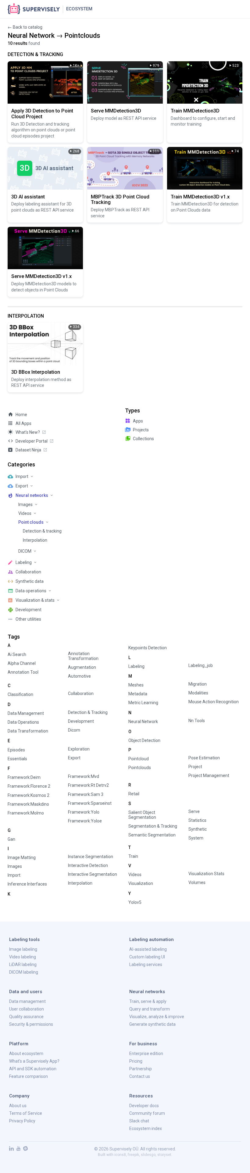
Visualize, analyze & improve (156, 1016)
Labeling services (145, 964)
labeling (136, 666)
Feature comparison (28, 1076)
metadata (137, 693)
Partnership (140, 1068)
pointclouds (139, 767)
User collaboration (26, 1009)
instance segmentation (90, 856)
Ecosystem (79, 9)
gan (11, 839)
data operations (23, 722)
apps (138, 421)
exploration (79, 749)
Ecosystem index (145, 1128)
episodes (16, 749)
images (15, 866)
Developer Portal (32, 441)
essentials (17, 758)
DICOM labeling (23, 972)
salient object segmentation (142, 815)
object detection (144, 740)
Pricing (135, 1061)
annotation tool (23, 672)
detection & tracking (88, 712)
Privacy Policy (22, 1120)
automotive (79, 676)
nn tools (196, 720)
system (195, 838)
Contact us (139, 1076)
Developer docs (144, 1105)
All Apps (23, 423)
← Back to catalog (25, 27)
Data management (27, 1001)
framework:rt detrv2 (88, 785)
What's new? (28, 432)
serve (194, 811)
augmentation (82, 667)
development (81, 721)
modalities (198, 692)
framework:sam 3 (85, 794)
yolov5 (134, 902)
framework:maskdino (28, 804)
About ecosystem (26, 1053)
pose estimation (204, 757)
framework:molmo (26, 813)
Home (21, 414)
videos (134, 874)
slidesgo (148, 1155)
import (14, 875)
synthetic (197, 829)
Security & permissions (31, 1024)
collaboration (81, 693)
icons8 (120, 1155)
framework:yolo (83, 812)
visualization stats (206, 873)
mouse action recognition (213, 701)
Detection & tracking (42, 531)
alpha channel (22, 663)
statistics (197, 820)
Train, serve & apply (147, 1001)
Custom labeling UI (147, 956)
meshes (136, 685)
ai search (17, 654)
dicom (74, 730)
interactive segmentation (92, 874)
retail (133, 793)
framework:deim (24, 777)
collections (143, 438)
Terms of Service (25, 1113)
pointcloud (138, 758)
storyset (164, 1155)
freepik (133, 1155)
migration (197, 684)
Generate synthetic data (152, 1024)
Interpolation (35, 540)
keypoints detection (147, 647)
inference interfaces (27, 884)
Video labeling (22, 956)
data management (26, 713)
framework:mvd (83, 776)
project (195, 766)
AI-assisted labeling (148, 949)
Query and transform (149, 1009)
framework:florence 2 (29, 786)
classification (20, 694)
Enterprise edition (146, 1053)
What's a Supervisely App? (34, 1061)
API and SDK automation (32, 1068)
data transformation (28, 731)
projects (141, 429)
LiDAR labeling (23, 964)
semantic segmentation (152, 835)
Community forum (147, 1113)
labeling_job (200, 665)
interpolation (80, 883)
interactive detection (88, 865)
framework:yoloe (85, 820)
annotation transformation (83, 656)
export (74, 757)
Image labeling (23, 949)
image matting (22, 857)
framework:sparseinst (90, 803)
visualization (140, 883)
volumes (196, 882)
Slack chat (139, 1120)
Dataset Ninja (28, 449)
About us (18, 1105)
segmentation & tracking (152, 826)
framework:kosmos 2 (28, 795)
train (133, 856)
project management (208, 775)
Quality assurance (26, 1016)
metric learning (143, 702)
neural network (143, 721)
